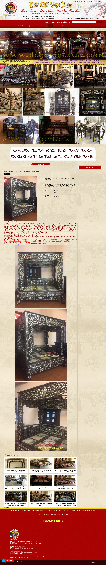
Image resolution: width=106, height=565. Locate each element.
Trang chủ (13, 26)
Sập (46, 26)
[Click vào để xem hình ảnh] (20, 198)
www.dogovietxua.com (37, 243)
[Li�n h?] (2, 562)
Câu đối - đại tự (65, 26)
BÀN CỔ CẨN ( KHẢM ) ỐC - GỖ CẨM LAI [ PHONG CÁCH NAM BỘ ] (16, 471)
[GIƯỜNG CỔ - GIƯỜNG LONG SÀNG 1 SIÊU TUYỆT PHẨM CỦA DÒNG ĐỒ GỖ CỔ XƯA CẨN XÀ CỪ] (65, 496)
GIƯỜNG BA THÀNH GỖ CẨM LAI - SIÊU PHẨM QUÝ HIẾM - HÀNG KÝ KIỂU (40, 471)
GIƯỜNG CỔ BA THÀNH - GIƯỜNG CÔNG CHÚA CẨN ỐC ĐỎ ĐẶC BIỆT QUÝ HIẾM (65, 487)
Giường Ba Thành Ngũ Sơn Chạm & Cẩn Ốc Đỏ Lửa (40, 487)
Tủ (59, 26)
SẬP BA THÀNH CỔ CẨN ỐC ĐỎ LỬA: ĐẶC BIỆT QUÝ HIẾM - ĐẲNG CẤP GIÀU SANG (65, 471)
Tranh (84, 26)
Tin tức (95, 1)
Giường (51, 26)
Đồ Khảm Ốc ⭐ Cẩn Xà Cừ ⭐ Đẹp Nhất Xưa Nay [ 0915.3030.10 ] (53, 514)
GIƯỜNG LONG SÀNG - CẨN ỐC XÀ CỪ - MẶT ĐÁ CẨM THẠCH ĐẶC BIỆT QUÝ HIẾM (16, 504)
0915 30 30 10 (9, 561)
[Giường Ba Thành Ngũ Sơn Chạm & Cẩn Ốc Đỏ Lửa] (41, 480)
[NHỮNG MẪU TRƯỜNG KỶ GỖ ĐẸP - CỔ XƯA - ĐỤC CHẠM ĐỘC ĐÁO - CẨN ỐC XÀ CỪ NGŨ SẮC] (16, 480)
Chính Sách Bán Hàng (80, 1)
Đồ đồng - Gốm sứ (76, 26)
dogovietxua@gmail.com (18, 547)
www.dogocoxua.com (19, 243)
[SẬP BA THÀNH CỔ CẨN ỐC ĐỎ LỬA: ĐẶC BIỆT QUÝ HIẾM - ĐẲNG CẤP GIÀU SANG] (65, 463)
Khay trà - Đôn (91, 26)
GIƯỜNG (41, 164)
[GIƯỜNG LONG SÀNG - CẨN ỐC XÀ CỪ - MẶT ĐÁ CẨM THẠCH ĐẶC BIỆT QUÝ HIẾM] (16, 496)
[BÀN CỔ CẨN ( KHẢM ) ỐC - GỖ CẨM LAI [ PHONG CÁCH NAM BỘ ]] (16, 463)
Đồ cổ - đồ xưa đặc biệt (24, 26)
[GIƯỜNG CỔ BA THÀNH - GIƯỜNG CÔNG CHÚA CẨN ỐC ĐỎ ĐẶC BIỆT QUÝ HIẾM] (65, 480)
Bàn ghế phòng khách (38, 26)
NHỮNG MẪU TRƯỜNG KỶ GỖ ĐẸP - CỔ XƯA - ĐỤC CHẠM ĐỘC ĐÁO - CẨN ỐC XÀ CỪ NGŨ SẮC (16, 487)
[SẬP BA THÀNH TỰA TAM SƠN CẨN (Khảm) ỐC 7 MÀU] (41, 496)
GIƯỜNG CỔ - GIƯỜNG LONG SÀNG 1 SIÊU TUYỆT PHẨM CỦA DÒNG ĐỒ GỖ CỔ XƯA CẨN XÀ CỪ (65, 505)
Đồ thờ (56, 26)
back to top (6, 507)
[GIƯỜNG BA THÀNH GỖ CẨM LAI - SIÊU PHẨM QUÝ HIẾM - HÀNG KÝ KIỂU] (41, 463)
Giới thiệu (89, 1)
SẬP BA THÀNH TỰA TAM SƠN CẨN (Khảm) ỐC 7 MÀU (41, 504)
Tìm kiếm (100, 22)
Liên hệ (101, 1)
